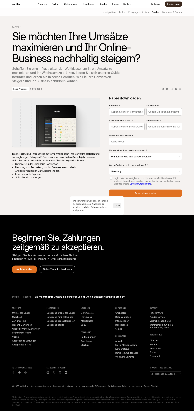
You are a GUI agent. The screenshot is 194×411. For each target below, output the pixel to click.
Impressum (137, 386)
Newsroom (155, 348)
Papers (15, 27)
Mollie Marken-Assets (126, 345)
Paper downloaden (146, 193)
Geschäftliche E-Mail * (121, 120)
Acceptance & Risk (21, 344)
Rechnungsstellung (22, 332)
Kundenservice (157, 317)
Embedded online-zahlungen (61, 313)
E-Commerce (87, 313)
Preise (153, 352)
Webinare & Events (124, 356)
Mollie (15, 296)
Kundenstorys (122, 349)
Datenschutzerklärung (140, 183)
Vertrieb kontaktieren (160, 321)
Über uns (154, 340)
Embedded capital (55, 325)
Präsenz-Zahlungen (22, 325)
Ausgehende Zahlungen (24, 340)
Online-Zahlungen (21, 313)
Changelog (120, 313)
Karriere (153, 344)
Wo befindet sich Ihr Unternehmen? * (128, 165)
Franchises (86, 317)
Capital (15, 336)
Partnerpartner (88, 337)
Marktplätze (87, 321)
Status (118, 328)
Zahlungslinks (19, 321)
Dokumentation (123, 317)
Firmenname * (153, 120)
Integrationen (122, 321)
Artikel (118, 341)
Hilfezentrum (156, 313)
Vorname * (114, 105)
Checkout (17, 317)
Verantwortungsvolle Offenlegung (91, 386)
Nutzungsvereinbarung (41, 386)
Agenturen (86, 341)
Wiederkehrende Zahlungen (26, 328)
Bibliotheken (121, 325)
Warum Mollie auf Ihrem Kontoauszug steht (162, 326)
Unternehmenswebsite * (122, 135)
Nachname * (152, 105)
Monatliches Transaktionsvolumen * (128, 150)
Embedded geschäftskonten (61, 321)
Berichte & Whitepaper (126, 353)
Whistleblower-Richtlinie (119, 386)
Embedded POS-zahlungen (60, 317)
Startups (85, 345)
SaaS (83, 325)
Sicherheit (155, 356)
